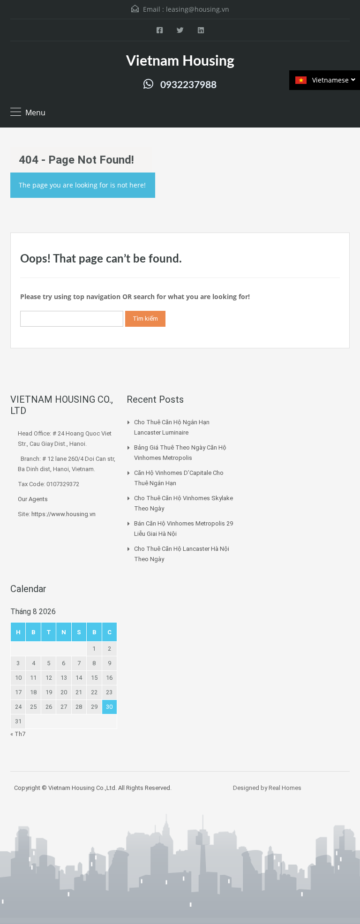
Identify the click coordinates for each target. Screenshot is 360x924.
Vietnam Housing (180, 61)
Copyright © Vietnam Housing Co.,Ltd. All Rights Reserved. (93, 787)
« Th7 (17, 733)
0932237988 (188, 85)
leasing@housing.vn (197, 9)
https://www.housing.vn (63, 514)
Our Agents (33, 499)
